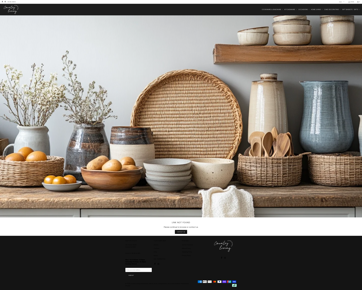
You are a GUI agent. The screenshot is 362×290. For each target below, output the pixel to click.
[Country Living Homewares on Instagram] (5, 2)
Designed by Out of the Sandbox (169, 284)
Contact (156, 248)
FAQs (155, 252)
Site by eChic (153, 284)
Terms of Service (187, 245)
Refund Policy (186, 248)
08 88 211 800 (136, 253)
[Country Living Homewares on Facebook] (2, 2)
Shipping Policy (187, 252)
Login (352, 2)
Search (156, 245)
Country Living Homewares (139, 284)
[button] (272, 9)
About (156, 255)
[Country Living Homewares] (10, 9)
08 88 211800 (11, 2)
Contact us (181, 232)
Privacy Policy (186, 255)
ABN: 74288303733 (159, 259)
